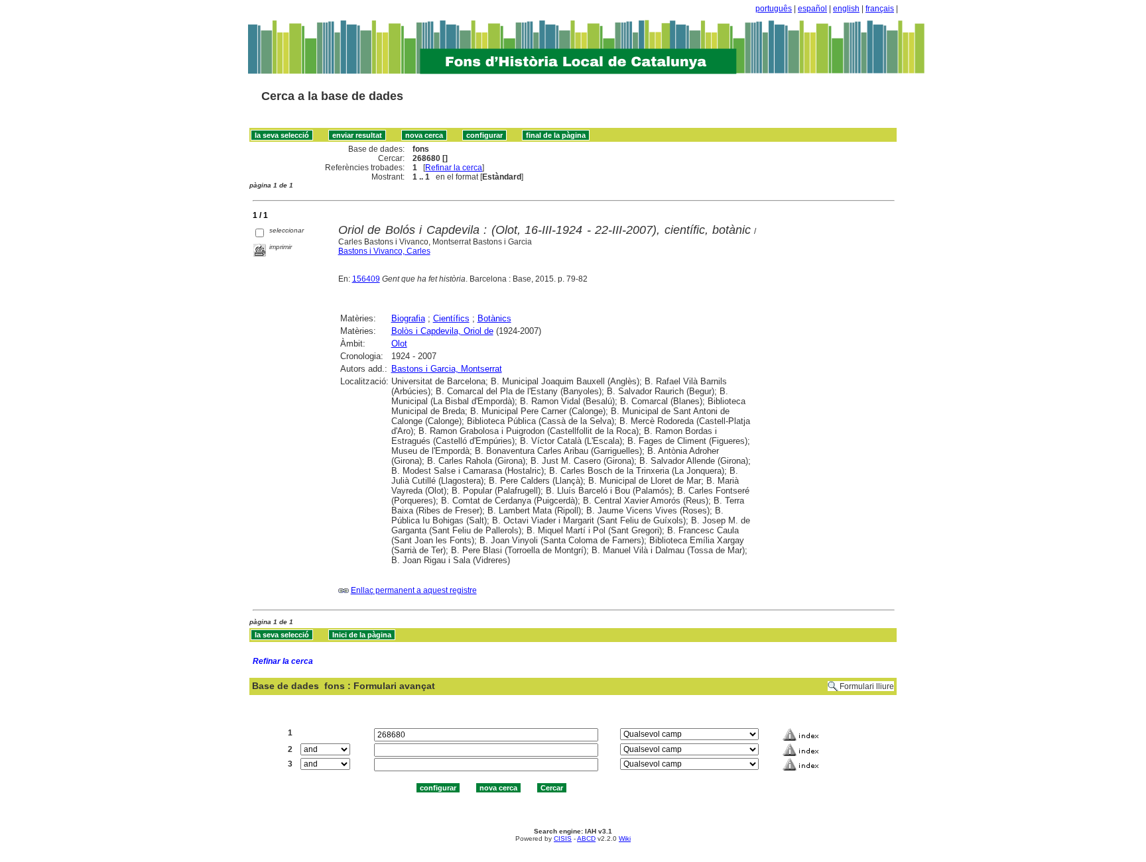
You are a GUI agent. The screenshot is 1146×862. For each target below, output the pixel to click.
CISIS (563, 838)
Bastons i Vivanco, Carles (384, 251)
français (879, 8)
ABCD (586, 838)
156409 (366, 279)
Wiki (625, 838)
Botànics (494, 318)
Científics (451, 318)
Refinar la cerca (453, 167)
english (846, 8)
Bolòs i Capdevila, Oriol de (442, 331)
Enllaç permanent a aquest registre (414, 590)
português (773, 8)
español (812, 8)
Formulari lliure (867, 686)
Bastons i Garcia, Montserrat (446, 369)
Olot (399, 344)
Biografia (408, 318)
